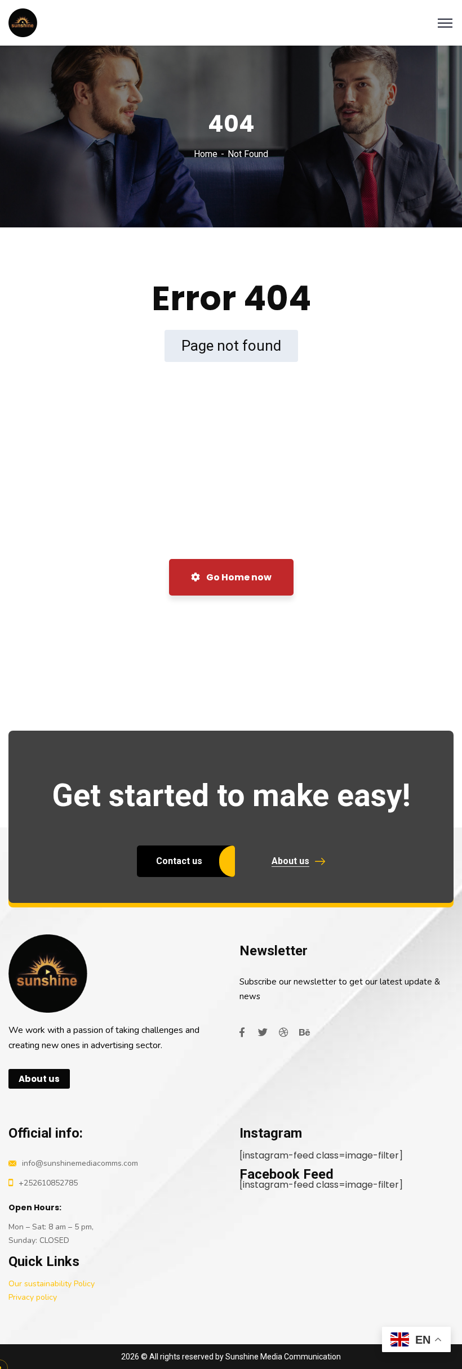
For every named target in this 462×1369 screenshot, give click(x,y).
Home (205, 154)
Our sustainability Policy (51, 1283)
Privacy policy (32, 1297)
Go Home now (238, 577)
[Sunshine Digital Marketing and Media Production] (22, 22)
